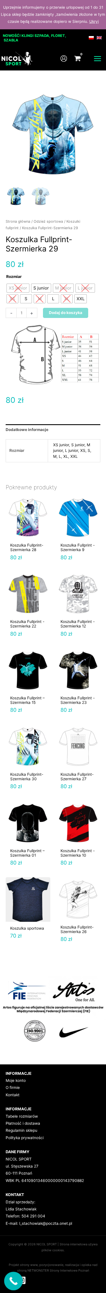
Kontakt (13, 1095)
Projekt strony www (23, 1265)
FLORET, (58, 36)
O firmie (13, 1087)
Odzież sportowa (48, 221)
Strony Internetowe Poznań (69, 1270)
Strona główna (18, 221)
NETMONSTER (38, 1270)
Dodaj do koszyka (65, 312)
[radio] (18, 288)
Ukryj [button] (94, 21)
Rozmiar (14, 276)
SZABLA (11, 40)
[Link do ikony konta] (63, 58)
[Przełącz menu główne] (98, 58)
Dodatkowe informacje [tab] (27, 429)
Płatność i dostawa (23, 1123)
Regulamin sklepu (21, 1130)
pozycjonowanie (51, 1265)
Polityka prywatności (25, 1137)
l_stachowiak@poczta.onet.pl (45, 1223)
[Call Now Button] (13, 1281)
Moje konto (16, 1080)
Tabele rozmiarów (22, 1116)
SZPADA (41, 36)
